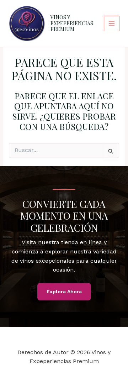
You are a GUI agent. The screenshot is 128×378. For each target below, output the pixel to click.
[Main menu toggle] (111, 23)
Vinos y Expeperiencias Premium (71, 23)
